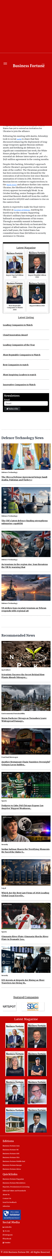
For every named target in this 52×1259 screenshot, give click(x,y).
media (19, 139)
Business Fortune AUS (11, 1153)
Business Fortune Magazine (13, 1179)
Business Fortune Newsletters (14, 1183)
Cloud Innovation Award (15, 335)
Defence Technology (9, 472)
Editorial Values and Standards (14, 1191)
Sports (4, 801)
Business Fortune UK (11, 1150)
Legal (3, 888)
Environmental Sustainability (13, 713)
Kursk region (12, 185)
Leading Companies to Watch (18, 325)
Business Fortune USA (11, 1157)
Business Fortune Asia (11, 1146)
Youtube (7, 1242)
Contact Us (7, 1198)
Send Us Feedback (10, 1202)
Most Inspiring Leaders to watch (19, 374)
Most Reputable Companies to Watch (21, 355)
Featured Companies (26, 997)
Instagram (8, 1235)
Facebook (7, 1239)
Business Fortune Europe (12, 1165)
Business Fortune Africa (12, 1169)
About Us (6, 1194)
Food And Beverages (9, 757)
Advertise (6, 1206)
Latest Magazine (26, 248)
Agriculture (6, 670)
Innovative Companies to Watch (19, 384)
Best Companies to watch (16, 365)
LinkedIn (7, 1227)
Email (7, 399)
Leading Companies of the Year (19, 345)
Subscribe (13, 409)
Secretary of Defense (22, 210)
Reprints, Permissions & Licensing (16, 1187)
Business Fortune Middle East (14, 1161)
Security (4, 844)
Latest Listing (26, 317)
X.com (7, 1231)
